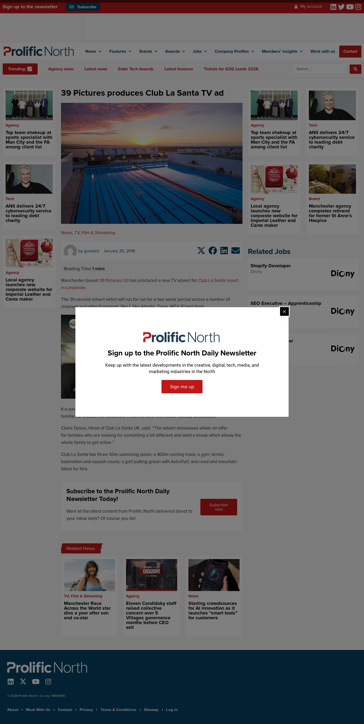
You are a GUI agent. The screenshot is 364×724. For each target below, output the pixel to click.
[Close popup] (284, 311)
